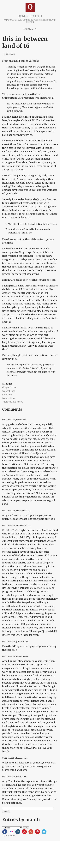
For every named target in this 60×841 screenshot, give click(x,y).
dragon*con (9, 387)
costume (7, 394)
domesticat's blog (13, 401)
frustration (8, 398)
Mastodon (9, 835)
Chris (40, 203)
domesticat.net (30, 16)
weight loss (8, 391)
